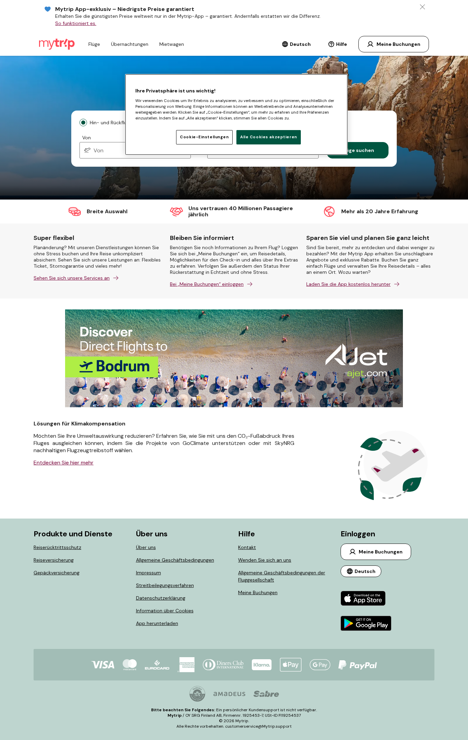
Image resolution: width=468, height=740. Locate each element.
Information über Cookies (165, 611)
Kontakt (247, 547)
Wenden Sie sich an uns (264, 560)
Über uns (146, 547)
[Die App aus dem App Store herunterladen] (366, 599)
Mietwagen (171, 44)
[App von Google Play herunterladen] (366, 624)
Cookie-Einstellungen (204, 137)
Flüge (94, 44)
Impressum (148, 573)
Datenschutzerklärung (160, 598)
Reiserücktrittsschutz (57, 547)
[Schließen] (422, 7)
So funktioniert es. (75, 23)
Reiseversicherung (54, 560)
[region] (236, 114)
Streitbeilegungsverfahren (165, 585)
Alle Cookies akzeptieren (268, 137)
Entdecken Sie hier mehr (64, 462)
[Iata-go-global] (197, 694)
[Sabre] (266, 694)
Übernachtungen (129, 44)
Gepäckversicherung (56, 573)
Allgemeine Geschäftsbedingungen (175, 560)
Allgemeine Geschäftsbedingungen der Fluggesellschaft (281, 576)
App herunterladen (157, 623)
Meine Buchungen (258, 592)
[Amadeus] (229, 694)
